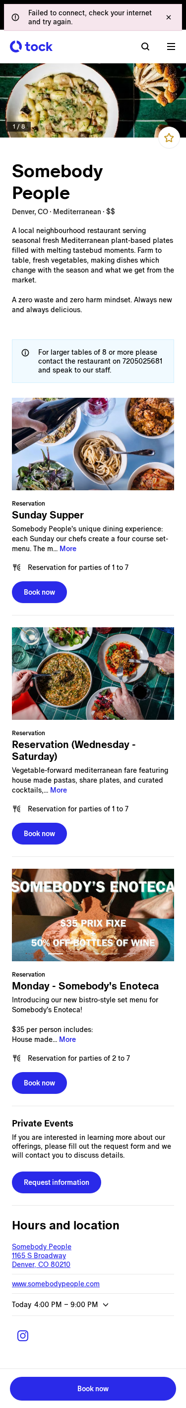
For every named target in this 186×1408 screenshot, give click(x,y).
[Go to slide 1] (55, 953)
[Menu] (171, 46)
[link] (93, 100)
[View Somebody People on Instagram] (23, 1336)
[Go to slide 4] (112, 953)
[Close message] (169, 17)
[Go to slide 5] (131, 953)
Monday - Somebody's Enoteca (85, 986)
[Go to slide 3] (93, 953)
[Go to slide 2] (74, 953)
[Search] (145, 46)
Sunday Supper (48, 515)
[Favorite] (169, 137)
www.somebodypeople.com (56, 1284)
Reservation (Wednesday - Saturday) (74, 750)
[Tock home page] (31, 46)
